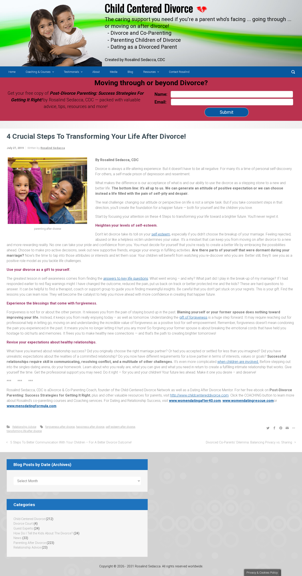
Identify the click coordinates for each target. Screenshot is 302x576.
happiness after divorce (90, 426)
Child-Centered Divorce (29, 519)
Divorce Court (23, 524)
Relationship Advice (24, 426)
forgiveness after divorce (60, 426)
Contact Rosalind (179, 71)
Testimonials (71, 71)
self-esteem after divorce (120, 426)
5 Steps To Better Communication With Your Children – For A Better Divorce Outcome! (71, 442)
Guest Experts (23, 528)
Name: (161, 94)
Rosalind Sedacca (52, 148)
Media (113, 71)
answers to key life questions (125, 278)
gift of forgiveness (193, 317)
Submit (226, 112)
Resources (149, 71)
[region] (151, 33)
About (96, 71)
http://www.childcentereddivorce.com (199, 395)
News (17, 538)
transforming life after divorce (24, 431)
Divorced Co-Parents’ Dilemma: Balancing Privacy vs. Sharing (249, 442)
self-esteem (160, 234)
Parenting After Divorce (29, 543)
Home (11, 71)
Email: (161, 102)
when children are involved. (238, 362)
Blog (130, 71)
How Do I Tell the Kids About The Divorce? (43, 533)
